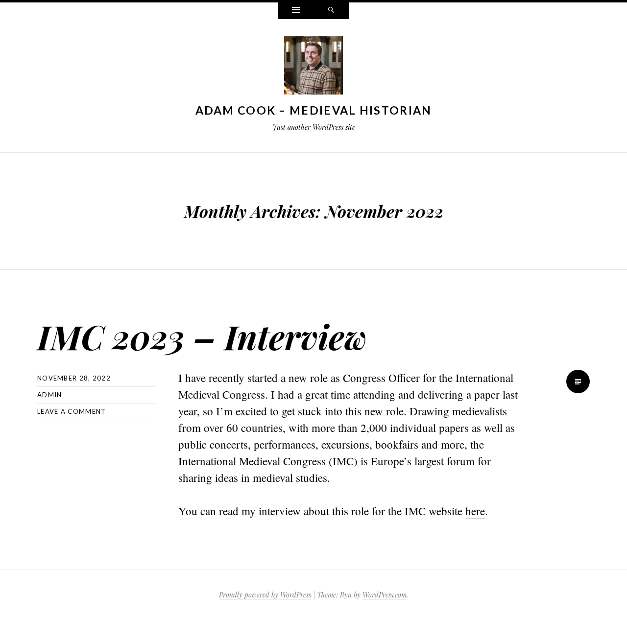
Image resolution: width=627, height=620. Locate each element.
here (475, 510)
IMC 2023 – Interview (202, 336)
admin (49, 395)
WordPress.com (384, 594)
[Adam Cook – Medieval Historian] (313, 67)
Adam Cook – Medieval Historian (313, 110)
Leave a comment (71, 411)
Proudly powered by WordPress (265, 594)
